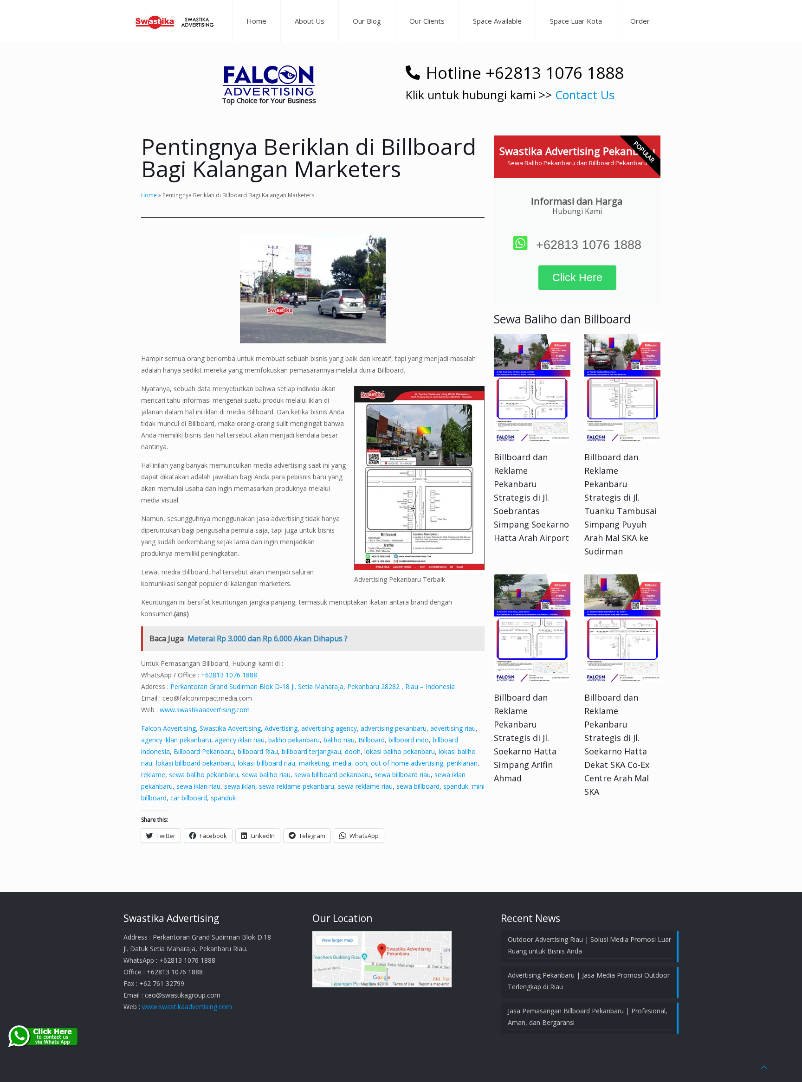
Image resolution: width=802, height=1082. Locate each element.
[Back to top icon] (764, 1067)
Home (149, 195)
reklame (153, 774)
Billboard (371, 739)
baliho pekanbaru (294, 739)
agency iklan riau (240, 739)
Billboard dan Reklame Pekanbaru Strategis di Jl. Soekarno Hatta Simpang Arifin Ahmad (525, 738)
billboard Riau (258, 751)
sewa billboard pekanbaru (332, 774)
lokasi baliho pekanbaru (399, 751)
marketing (314, 763)
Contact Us (584, 95)
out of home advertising (407, 763)
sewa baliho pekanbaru (203, 774)
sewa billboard (418, 786)
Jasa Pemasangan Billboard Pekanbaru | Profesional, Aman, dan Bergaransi (587, 1016)
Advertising (281, 728)
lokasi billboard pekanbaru (195, 763)
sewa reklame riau (365, 786)
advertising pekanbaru (394, 728)
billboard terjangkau (311, 751)
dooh (353, 751)
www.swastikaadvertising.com (205, 709)
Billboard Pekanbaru (204, 751)
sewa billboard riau (403, 774)
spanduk (455, 786)
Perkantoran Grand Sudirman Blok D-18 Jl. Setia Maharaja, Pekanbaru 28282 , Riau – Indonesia (312, 686)
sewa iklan (239, 786)
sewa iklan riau (198, 786)
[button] (269, 80)
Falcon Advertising (168, 728)
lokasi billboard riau (266, 763)
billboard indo (408, 739)
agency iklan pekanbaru (176, 739)
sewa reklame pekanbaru (296, 786)
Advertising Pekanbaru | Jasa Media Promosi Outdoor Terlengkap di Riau (589, 981)
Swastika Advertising (230, 728)
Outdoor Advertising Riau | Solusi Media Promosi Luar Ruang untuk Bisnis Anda (589, 945)
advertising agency (329, 728)
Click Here (577, 277)
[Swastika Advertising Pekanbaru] (175, 21)
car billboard (188, 797)
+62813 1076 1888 (229, 674)
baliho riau (339, 739)
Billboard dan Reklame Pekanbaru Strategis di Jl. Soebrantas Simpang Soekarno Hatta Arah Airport (531, 497)
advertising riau (453, 728)
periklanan (462, 763)
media (342, 763)
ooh (361, 763)
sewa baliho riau (266, 774)
